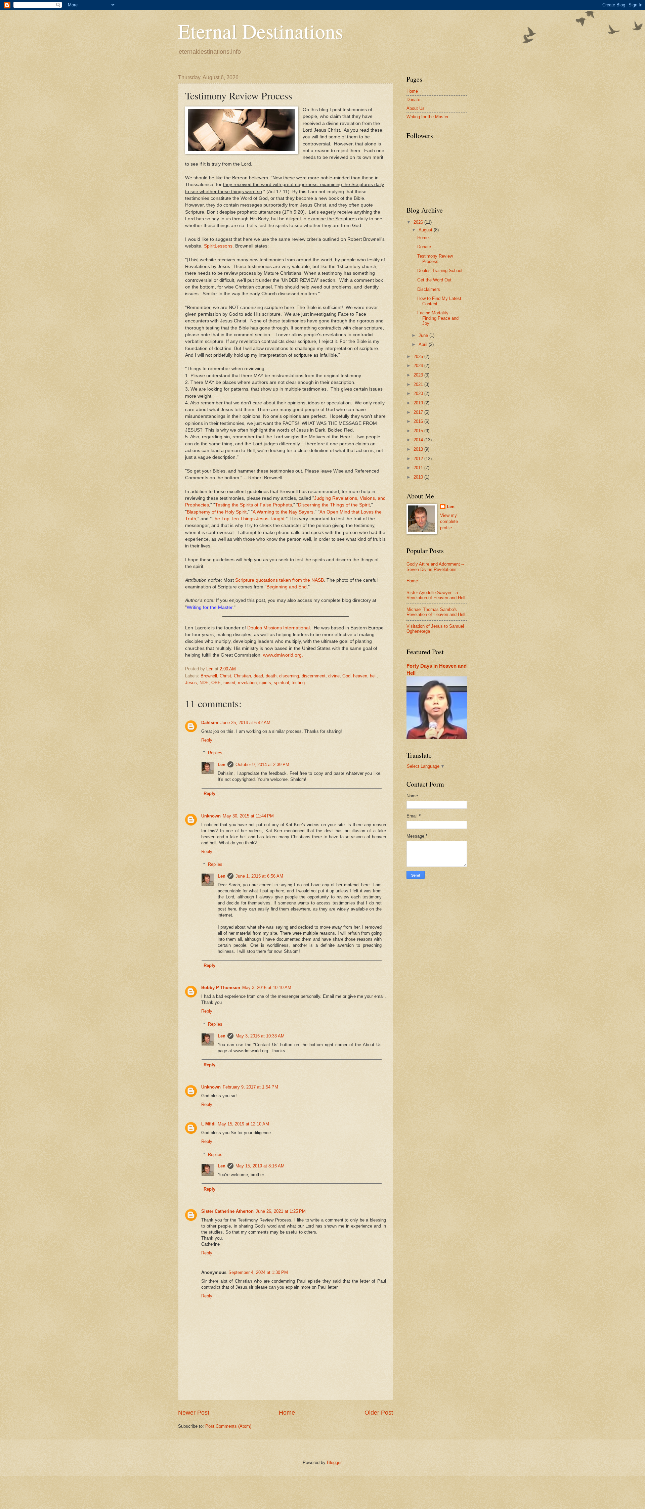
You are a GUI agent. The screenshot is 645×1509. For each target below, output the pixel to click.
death (271, 675)
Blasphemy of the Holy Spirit (217, 512)
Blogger (334, 1462)
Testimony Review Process (435, 259)
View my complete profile (449, 521)
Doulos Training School (439, 270)
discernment (314, 675)
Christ (225, 675)
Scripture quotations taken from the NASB (279, 580)
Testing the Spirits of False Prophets (253, 504)
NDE (204, 682)
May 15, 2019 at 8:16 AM (260, 1165)
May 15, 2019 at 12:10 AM (243, 1123)
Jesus (191, 682)
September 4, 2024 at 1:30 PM (258, 1272)
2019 (419, 402)
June (424, 335)
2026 (419, 222)
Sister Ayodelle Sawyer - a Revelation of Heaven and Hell (435, 595)
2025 (419, 356)
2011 (419, 467)
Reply (206, 740)
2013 (419, 449)
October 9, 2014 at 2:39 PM (262, 764)
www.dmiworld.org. (283, 655)
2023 (419, 375)
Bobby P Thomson (220, 987)
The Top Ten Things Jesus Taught (248, 518)
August (426, 229)
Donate (413, 99)
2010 (419, 477)
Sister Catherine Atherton (227, 1211)
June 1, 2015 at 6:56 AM (259, 876)
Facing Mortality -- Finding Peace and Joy (438, 318)
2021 (419, 384)
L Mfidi (208, 1123)
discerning (289, 675)
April (424, 344)
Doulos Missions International (278, 627)
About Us (415, 108)
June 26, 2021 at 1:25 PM (281, 1211)
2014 (419, 439)
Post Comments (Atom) (228, 1426)
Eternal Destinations (260, 30)
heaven (360, 675)
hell (373, 675)
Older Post (378, 1412)
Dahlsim (209, 722)
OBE (216, 682)
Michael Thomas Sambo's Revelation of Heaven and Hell (435, 612)
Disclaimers (428, 289)
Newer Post (193, 1412)
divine (334, 675)
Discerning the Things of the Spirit (334, 504)
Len (221, 764)
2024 (419, 365)
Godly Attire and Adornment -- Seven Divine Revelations (435, 567)
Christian (242, 675)
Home (287, 1412)
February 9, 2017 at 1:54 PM (250, 1087)
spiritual (281, 682)
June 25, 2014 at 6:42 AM (245, 722)
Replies (215, 752)
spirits (265, 682)
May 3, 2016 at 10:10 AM (266, 987)
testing (298, 682)
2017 (419, 412)
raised (229, 682)
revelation (247, 682)
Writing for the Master (209, 607)
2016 (419, 421)
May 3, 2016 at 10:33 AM (260, 1035)
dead (258, 675)
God (346, 675)
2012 (419, 458)
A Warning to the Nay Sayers (283, 512)
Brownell (209, 675)
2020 (419, 393)
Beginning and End (286, 586)
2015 (419, 430)
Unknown (211, 815)
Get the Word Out (434, 279)
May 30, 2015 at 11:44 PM (248, 815)
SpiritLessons (218, 246)
